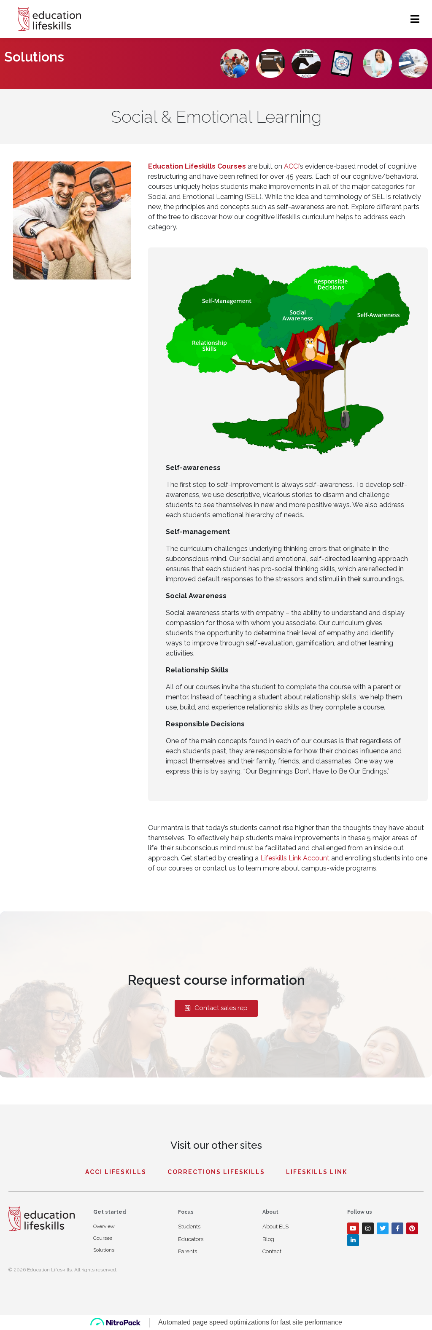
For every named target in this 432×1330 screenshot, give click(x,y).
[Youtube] (353, 1228)
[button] (216, 1008)
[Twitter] (383, 1228)
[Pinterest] (412, 1228)
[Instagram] (368, 1228)
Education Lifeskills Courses (197, 166)
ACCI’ (292, 166)
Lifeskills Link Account (294, 858)
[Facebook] (397, 1228)
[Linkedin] (353, 1240)
